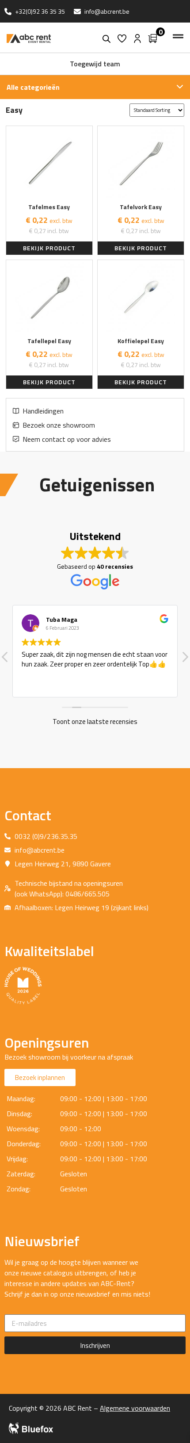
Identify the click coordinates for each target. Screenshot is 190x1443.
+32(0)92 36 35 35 (40, 11)
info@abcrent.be (106, 11)
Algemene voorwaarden (135, 1408)
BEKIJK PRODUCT (49, 248)
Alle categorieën (33, 87)
